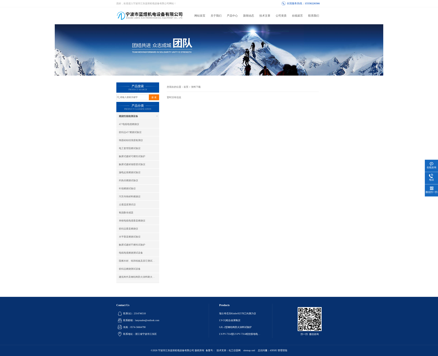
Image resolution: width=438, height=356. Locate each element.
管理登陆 (282, 350)
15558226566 (312, 3)
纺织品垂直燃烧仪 (128, 228)
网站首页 (199, 15)
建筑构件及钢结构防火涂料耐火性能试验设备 (139, 277)
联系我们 (313, 15)
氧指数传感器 (126, 212)
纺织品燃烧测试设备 (129, 269)
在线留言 (297, 15)
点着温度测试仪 (127, 204)
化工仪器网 (235, 350)
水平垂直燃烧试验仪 (129, 236)
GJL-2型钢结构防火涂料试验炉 (235, 327)
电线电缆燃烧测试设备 (131, 253)
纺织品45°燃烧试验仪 (130, 132)
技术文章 (264, 15)
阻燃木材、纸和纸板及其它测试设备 (138, 261)
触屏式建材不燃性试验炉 (132, 244)
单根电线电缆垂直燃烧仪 (132, 220)
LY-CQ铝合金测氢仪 (229, 320)
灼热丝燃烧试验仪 (128, 180)
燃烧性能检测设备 (128, 116)
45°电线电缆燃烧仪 (129, 124)
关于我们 (216, 15)
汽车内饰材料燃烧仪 (129, 196)
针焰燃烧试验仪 (127, 188)
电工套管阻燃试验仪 (129, 148)
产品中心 (232, 15)
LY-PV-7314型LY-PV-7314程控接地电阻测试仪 (240, 334)
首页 (186, 87)
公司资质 (281, 15)
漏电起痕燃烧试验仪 (129, 172)
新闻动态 (248, 15)
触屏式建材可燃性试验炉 (132, 156)
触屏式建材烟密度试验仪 (132, 164)
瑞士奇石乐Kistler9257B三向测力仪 (237, 313)
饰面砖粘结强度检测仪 (131, 140)
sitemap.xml (249, 350)
